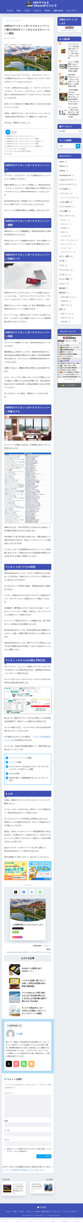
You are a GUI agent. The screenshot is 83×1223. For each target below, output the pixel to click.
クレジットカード (67, 184)
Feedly (24, 1068)
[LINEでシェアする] (40, 892)
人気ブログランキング (69, 30)
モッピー (10, 10)
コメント (8, 1093)
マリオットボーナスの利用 (16, 149)
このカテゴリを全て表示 (69, 379)
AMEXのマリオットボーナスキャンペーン (21, 136)
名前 (6, 1121)
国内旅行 (63, 288)
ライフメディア (68, 252)
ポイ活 (63, 261)
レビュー (64, 284)
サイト (7, 1140)
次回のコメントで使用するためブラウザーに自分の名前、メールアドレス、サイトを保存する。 (29, 1150)
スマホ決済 (64, 189)
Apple (63, 162)
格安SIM (64, 293)
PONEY (65, 228)
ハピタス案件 (65, 202)
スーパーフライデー (69, 198)
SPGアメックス (30, 952)
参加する (79, 381)
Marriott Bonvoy (14, 952)
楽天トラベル (67, 314)
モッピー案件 (65, 279)
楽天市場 (65, 322)
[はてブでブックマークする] (32, 892)
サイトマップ (71, 10)
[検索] (78, 146)
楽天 (62, 309)
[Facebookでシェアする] (24, 892)
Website (31, 1068)
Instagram (16, 1068)
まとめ (9, 154)
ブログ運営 (65, 211)
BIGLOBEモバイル (69, 297)
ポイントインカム (69, 240)
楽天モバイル (67, 318)
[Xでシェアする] (15, 892)
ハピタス (27, 10)
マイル (63, 265)
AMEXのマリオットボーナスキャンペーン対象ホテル (25, 146)
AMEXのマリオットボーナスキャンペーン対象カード (25, 141)
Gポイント (66, 224)
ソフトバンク (65, 194)
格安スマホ (66, 305)
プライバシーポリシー (70, 1211)
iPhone (47, 10)
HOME (42, 1207)
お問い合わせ (58, 10)
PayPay (63, 171)
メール (7, 1130)
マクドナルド (65, 270)
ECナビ (65, 220)
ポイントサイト (66, 216)
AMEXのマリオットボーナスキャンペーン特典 (23, 144)
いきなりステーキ (67, 180)
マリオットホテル (44, 952)
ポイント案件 (66, 256)
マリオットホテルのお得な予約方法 (19, 151)
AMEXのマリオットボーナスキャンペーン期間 (23, 139)
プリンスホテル (66, 207)
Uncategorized (66, 175)
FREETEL (66, 301)
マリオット (37, 10)
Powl (18, 10)
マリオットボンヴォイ (17, 758)
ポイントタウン (68, 244)
